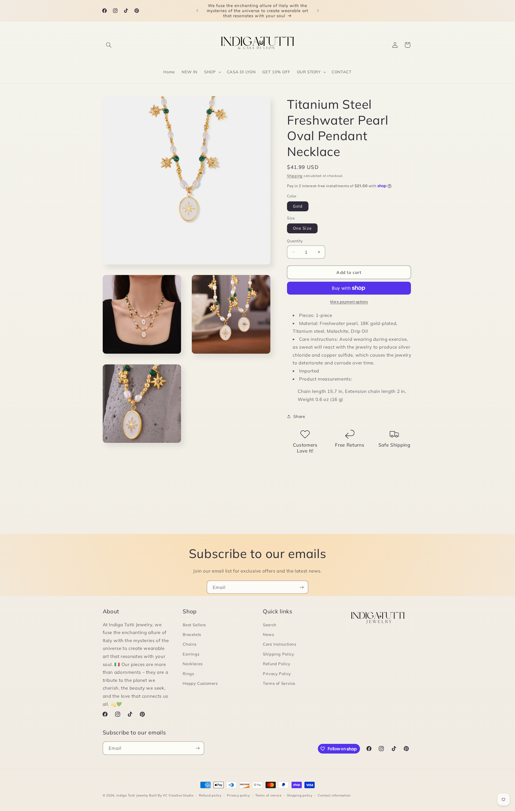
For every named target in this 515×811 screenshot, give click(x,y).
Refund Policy (276, 663)
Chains (190, 644)
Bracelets (192, 634)
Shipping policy (299, 795)
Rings (188, 673)
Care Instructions (279, 644)
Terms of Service (279, 683)
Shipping (295, 175)
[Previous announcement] (197, 10)
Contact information (334, 795)
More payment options (349, 301)
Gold (298, 206)
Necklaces (193, 663)
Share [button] (299, 416)
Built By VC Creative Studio (171, 795)
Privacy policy (238, 795)
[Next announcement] (318, 10)
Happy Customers (200, 683)
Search (270, 624)
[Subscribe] (302, 587)
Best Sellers (194, 624)
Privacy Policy (277, 673)
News (268, 634)
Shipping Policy (278, 654)
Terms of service (268, 795)
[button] (109, 45)
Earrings (191, 654)
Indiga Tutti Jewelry (132, 795)
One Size (302, 228)
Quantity (295, 240)
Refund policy (210, 795)
